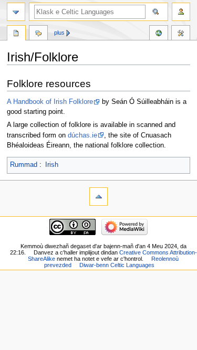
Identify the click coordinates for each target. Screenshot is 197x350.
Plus (59, 32)
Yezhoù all (159, 34)
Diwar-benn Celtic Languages (116, 265)
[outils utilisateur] (181, 12)
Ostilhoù (181, 34)
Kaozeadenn (38, 34)
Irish (51, 164)
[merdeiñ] (16, 12)
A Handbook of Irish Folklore (50, 101)
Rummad (23, 164)
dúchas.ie (82, 135)
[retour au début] (98, 196)
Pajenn (16, 34)
